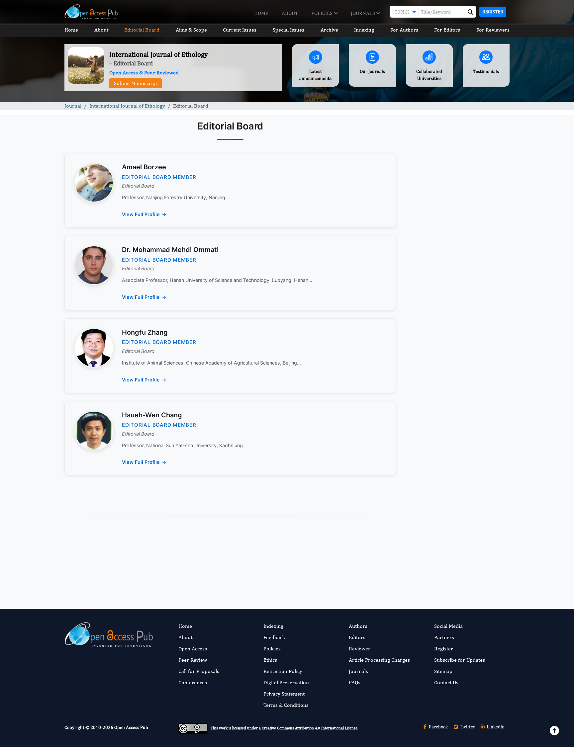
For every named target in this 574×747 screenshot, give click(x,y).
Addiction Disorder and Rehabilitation (458, 439)
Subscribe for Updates (459, 660)
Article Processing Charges (379, 660)
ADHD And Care (432, 568)
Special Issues (288, 30)
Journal (72, 106)
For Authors (404, 30)
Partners (444, 637)
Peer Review (192, 660)
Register (492, 11)
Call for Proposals (198, 671)
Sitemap (443, 671)
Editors (357, 637)
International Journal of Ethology (127, 106)
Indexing (364, 30)
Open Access (192, 648)
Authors (358, 626)
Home (261, 13)
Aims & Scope (191, 30)
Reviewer (359, 648)
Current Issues (239, 30)
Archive (329, 30)
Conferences (192, 682)
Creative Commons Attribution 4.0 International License (309, 728)
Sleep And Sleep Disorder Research (455, 521)
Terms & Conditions (286, 705)
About (290, 13)
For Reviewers (493, 30)
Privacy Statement (284, 694)
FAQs (354, 682)
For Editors (447, 30)
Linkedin (495, 726)
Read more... (457, 299)
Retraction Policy (282, 671)
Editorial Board (141, 30)
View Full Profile (141, 214)
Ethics (270, 660)
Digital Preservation (286, 682)
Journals (363, 13)
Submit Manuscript (135, 83)
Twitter (467, 726)
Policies (322, 13)
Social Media (448, 626)
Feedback (274, 637)
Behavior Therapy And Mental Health (457, 473)
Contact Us (446, 682)
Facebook (438, 726)
